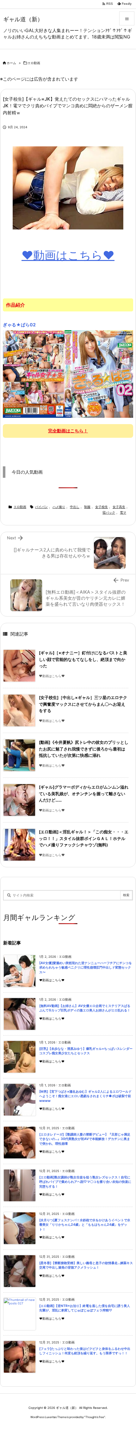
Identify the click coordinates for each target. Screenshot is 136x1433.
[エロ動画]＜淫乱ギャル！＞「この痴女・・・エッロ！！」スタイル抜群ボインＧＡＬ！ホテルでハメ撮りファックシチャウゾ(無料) (83, 838)
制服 (87, 507)
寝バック (108, 512)
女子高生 (119, 507)
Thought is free (94, 1417)
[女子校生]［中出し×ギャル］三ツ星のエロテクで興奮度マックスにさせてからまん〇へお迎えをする (83, 704)
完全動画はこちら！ (68, 430)
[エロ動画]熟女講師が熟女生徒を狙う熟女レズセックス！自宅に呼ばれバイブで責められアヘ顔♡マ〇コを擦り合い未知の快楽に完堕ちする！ (85, 1182)
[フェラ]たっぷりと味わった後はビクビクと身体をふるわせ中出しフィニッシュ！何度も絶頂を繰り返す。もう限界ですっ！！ (84, 1351)
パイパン (41, 507)
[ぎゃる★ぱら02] (68, 374)
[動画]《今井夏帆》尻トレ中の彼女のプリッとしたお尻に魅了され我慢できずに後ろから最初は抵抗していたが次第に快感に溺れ (83, 749)
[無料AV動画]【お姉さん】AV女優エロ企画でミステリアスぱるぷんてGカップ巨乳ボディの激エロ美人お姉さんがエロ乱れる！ (84, 1008)
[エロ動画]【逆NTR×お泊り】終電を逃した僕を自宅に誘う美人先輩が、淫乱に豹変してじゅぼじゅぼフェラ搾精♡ (84, 1308)
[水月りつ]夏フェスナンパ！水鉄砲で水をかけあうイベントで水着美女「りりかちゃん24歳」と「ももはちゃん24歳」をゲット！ (84, 1224)
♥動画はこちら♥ (68, 255)
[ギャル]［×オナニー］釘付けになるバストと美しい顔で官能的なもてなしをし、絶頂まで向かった (83, 659)
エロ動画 (34, 63)
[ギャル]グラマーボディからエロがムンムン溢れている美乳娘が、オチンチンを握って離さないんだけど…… (83, 794)
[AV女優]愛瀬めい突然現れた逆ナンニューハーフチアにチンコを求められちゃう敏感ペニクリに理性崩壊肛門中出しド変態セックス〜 (85, 967)
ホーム (11, 63)
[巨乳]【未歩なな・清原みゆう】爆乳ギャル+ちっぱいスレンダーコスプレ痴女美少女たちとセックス (86, 1051)
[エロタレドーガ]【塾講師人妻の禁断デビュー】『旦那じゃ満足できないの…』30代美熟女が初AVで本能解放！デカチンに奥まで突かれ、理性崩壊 (84, 1139)
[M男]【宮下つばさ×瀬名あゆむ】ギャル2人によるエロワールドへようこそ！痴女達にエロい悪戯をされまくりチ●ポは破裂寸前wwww (85, 1096)
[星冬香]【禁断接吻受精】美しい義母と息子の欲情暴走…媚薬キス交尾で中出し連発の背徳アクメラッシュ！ (86, 1265)
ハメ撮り (59, 507)
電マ (123, 512)
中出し (74, 507)
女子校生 (101, 507)
